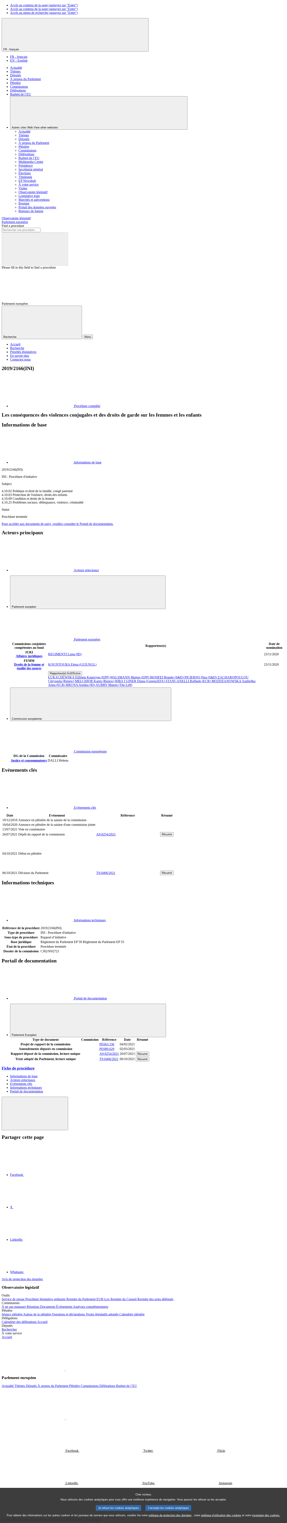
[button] (65, 1369)
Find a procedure (13, 226)
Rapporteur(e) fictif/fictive (65, 673)
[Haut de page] (35, 1113)
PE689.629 (106, 1049)
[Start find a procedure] (35, 249)
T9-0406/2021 (105, 873)
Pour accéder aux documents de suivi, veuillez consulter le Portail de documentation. (57, 524)
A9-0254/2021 (106, 834)
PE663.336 (106, 1044)
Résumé (167, 834)
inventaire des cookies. (266, 1515)
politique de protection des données (170, 1515)
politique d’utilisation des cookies (221, 1515)
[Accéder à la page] (127, 868)
